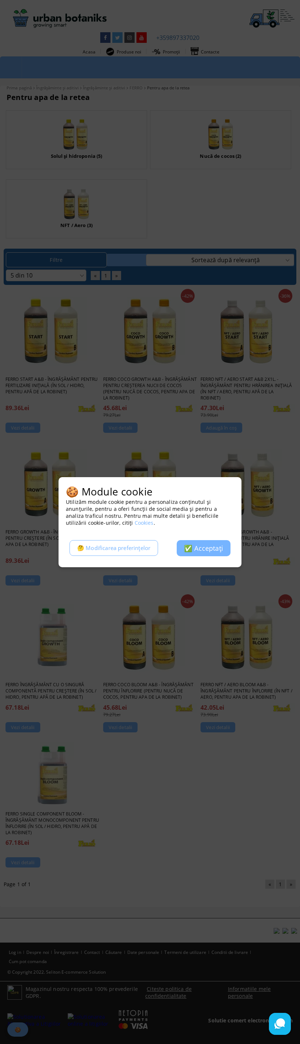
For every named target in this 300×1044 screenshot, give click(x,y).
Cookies (144, 522)
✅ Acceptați (203, 548)
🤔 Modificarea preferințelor (113, 548)
